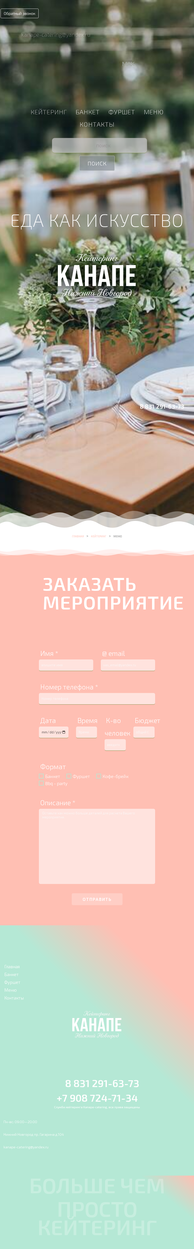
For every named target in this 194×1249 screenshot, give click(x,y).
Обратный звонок (19, 13)
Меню (154, 112)
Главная (78, 536)
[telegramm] (116, 64)
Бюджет (147, 720)
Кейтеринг (49, 112)
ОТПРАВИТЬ (97, 899)
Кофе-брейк (116, 776)
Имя (49, 653)
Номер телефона (69, 687)
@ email (113, 653)
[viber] (97, 64)
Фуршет (121, 112)
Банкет (88, 112)
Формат (53, 766)
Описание (58, 802)
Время (87, 720)
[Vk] (85, 64)
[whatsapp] (108, 64)
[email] (72, 64)
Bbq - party (56, 783)
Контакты (97, 124)
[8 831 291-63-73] (132, 405)
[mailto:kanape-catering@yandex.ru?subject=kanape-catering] (11, 34)
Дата (48, 720)
